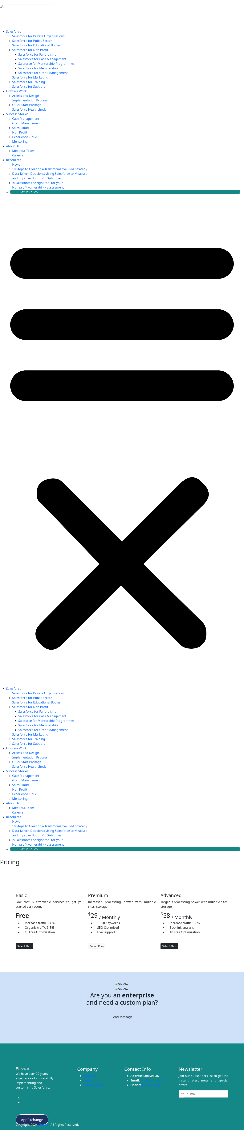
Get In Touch (28, 192)
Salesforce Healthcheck (29, 109)
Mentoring (20, 141)
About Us (12, 146)
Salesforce (13, 31)
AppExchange (32, 1119)
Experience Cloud (24, 137)
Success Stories (17, 114)
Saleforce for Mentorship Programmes (46, 64)
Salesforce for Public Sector (32, 41)
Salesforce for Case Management (42, 59)
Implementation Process (30, 100)
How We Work (16, 91)
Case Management (25, 119)
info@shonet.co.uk (153, 1080)
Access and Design (25, 96)
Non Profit (19, 132)
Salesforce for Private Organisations (38, 36)
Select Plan (24, 946)
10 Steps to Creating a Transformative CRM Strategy (49, 169)
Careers (17, 155)
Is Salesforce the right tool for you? (37, 183)
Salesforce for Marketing (30, 77)
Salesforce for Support (28, 86)
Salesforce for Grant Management (43, 73)
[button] (122, 441)
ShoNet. (44, 1125)
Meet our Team (23, 151)
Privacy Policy (93, 1085)
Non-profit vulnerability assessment (38, 187)
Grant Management (26, 123)
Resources (13, 160)
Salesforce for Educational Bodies (36, 45)
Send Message (122, 1017)
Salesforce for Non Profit (30, 50)
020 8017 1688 (151, 1085)
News (16, 164)
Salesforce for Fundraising (37, 54)
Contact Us (91, 1080)
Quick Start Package (26, 105)
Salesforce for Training (28, 82)
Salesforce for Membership (38, 68)
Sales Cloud (20, 128)
